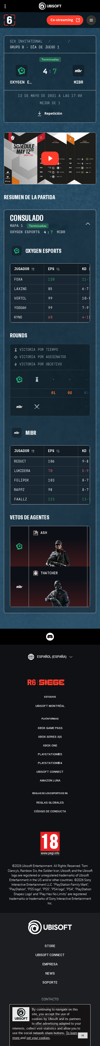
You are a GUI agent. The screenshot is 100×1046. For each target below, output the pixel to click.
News (50, 973)
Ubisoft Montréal (50, 706)
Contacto (50, 999)
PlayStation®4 (50, 763)
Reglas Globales (50, 802)
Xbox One (50, 745)
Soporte (50, 982)
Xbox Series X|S (50, 736)
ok (82, 1035)
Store (50, 946)
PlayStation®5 (50, 754)
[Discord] (50, 637)
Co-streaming (61, 19)
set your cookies (38, 1038)
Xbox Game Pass (50, 728)
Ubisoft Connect (50, 955)
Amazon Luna (50, 780)
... (59, 41)
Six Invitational (26, 41)
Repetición (53, 113)
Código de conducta (50, 811)
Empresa (50, 964)
